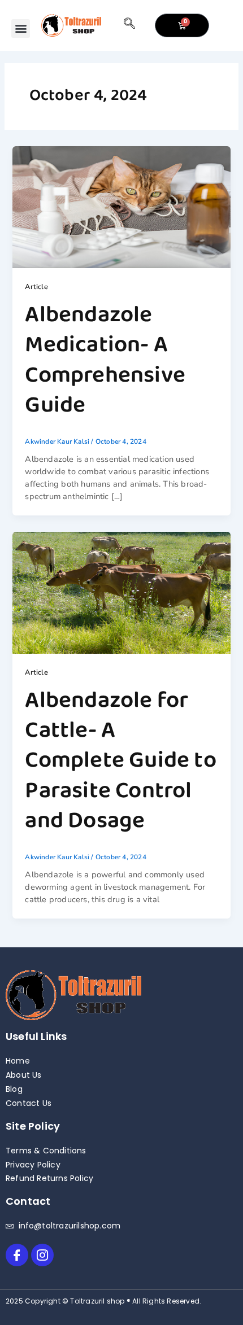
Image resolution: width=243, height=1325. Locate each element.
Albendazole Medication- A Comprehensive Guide (105, 360)
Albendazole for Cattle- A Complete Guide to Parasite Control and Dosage (120, 760)
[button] (20, 28)
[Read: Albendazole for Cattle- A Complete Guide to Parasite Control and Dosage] (121, 592)
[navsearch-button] (129, 25)
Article (36, 287)
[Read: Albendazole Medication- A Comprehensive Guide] (121, 206)
